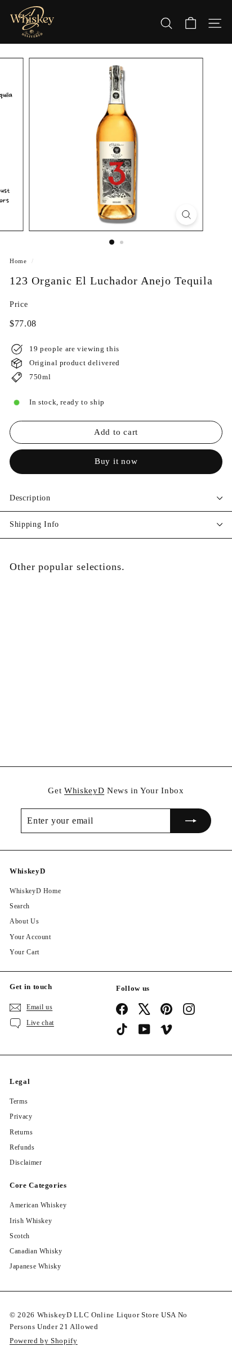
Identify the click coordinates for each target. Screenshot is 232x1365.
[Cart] (190, 22)
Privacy (21, 1116)
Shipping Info (34, 524)
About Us (24, 921)
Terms (19, 1101)
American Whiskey (38, 1205)
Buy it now (116, 461)
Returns (21, 1132)
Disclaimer (26, 1162)
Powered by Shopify (44, 1340)
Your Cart (24, 952)
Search (20, 906)
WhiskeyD (84, 790)
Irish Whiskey (31, 1221)
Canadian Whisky (36, 1251)
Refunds (22, 1147)
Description (30, 498)
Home (18, 261)
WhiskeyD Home (35, 891)
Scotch (20, 1236)
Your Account (30, 937)
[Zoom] (186, 214)
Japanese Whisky (35, 1266)
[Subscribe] (191, 820)
